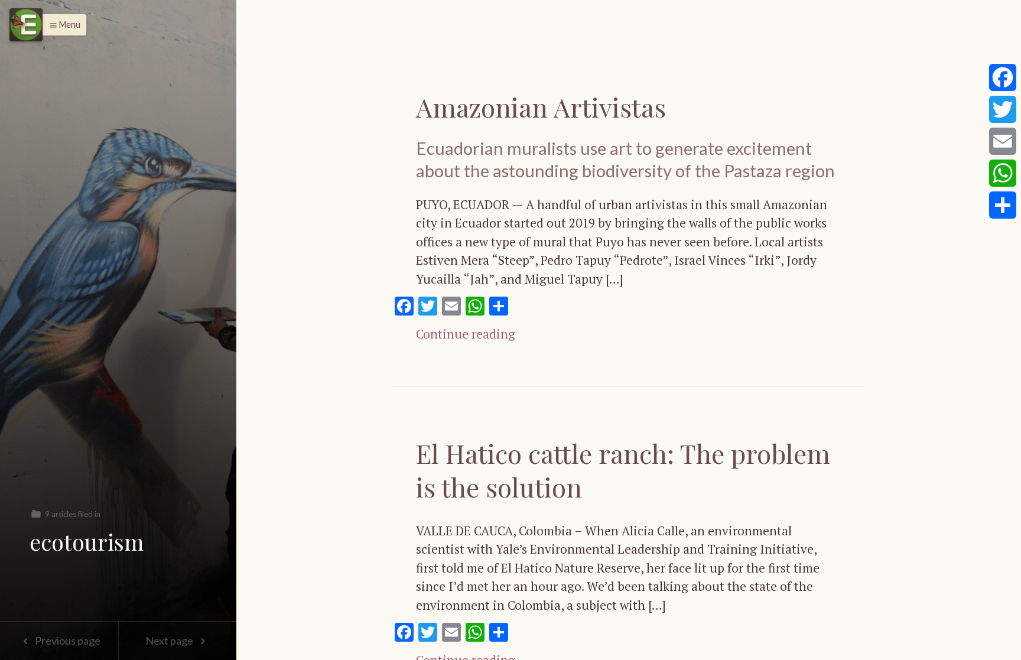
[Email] (1003, 141)
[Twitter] (1003, 109)
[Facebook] (1003, 77)
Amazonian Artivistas (544, 106)
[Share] (1003, 205)
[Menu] (26, 24)
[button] (61, 24)
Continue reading (465, 334)
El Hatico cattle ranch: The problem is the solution (623, 469)
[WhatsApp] (1003, 173)
